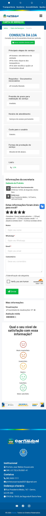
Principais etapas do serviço (22, 50)
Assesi (14, 513)
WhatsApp (10, 236)
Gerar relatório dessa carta (24, 42)
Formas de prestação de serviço (20, 146)
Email (8, 246)
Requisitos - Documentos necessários (20, 80)
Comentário (10, 257)
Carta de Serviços (17, 28)
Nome (8, 225)
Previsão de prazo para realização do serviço (19, 97)
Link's (11, 162)
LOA (14, 167)
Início (6, 28)
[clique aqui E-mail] (17, 506)
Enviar (13, 291)
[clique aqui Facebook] (23, 506)
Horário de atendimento (19, 114)
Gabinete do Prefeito (15, 183)
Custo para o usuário (18, 129)
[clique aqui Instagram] (29, 506)
